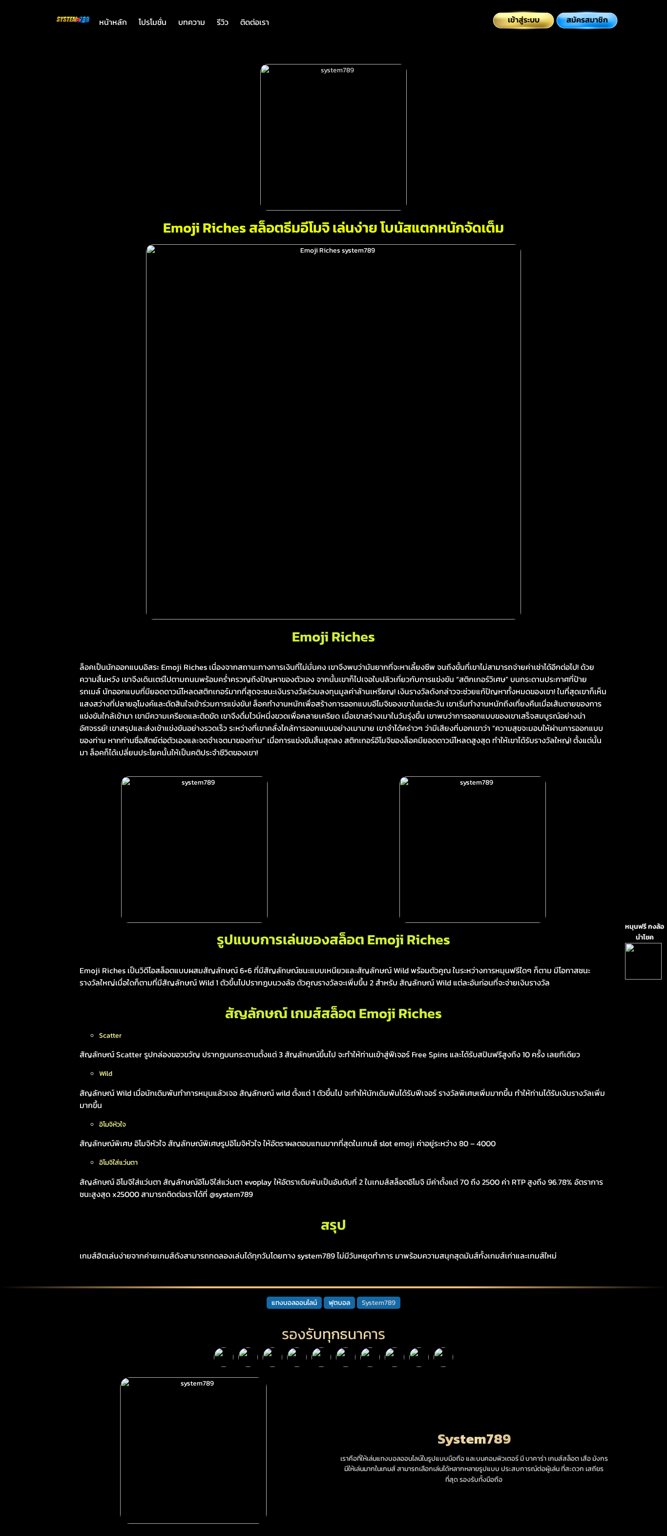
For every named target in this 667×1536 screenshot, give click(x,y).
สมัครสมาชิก (587, 19)
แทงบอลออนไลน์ (294, 1302)
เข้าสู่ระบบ (524, 19)
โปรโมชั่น (153, 22)
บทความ (191, 22)
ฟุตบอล (339, 1302)
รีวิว (223, 22)
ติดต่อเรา (254, 22)
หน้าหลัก (113, 22)
